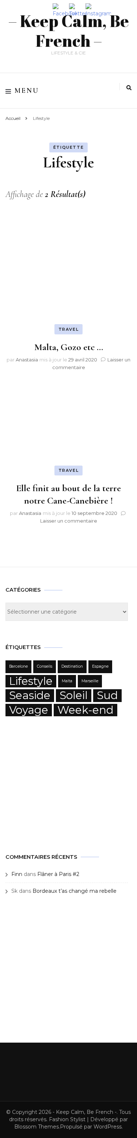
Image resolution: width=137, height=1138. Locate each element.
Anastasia (27, 360)
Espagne (100, 666)
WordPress (108, 1126)
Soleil (74, 695)
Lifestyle (31, 681)
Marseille (89, 681)
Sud (107, 695)
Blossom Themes (36, 1126)
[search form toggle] (129, 87)
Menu (27, 90)
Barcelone (18, 666)
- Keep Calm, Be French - (85, 1112)
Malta (67, 681)
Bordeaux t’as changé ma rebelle (75, 891)
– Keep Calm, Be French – (68, 31)
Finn (16, 874)
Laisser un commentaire (68, 521)
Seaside (29, 695)
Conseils (44, 666)
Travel (68, 329)
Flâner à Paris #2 (58, 874)
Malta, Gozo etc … (68, 347)
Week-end (85, 710)
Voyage (28, 710)
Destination (72, 666)
